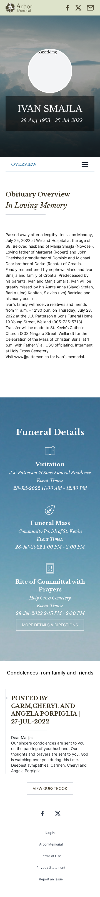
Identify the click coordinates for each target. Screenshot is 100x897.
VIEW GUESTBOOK (50, 788)
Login (50, 833)
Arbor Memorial (51, 844)
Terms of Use (51, 856)
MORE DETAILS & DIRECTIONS (50, 624)
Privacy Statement (50, 867)
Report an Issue (51, 879)
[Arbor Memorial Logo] (19, 7)
